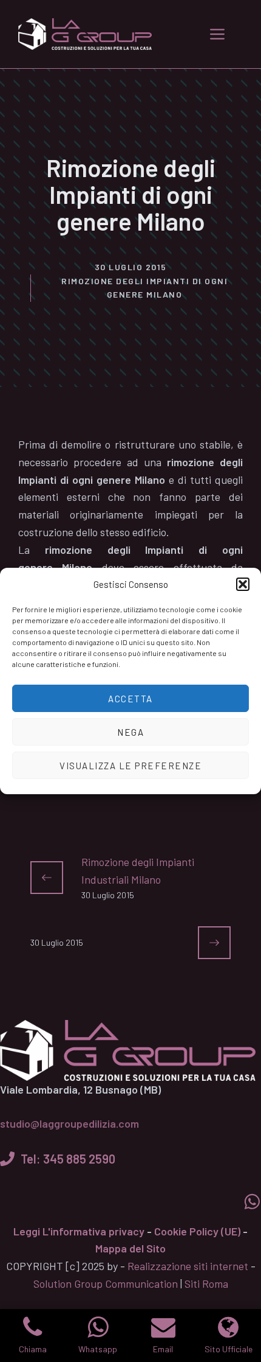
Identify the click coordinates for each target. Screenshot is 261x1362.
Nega (130, 732)
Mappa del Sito (130, 1248)
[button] (243, 584)
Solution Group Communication (105, 1283)
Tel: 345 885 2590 (68, 1158)
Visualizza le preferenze (130, 765)
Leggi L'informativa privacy (78, 1231)
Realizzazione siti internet (187, 1266)
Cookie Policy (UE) (197, 1231)
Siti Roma (206, 1283)
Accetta (130, 698)
